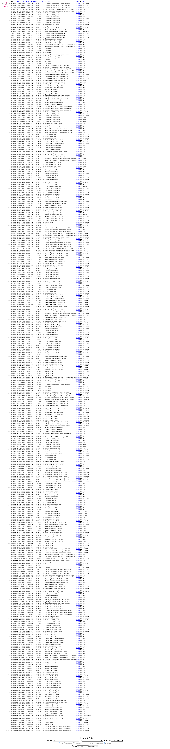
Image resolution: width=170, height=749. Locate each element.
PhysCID (33, 1)
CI (18, 1)
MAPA (78, 3)
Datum (38, 1)
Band (27, 1)
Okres (43, 1)
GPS (77, 1)
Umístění (47, 1)
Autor (84, 1)
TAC (24, 1)
